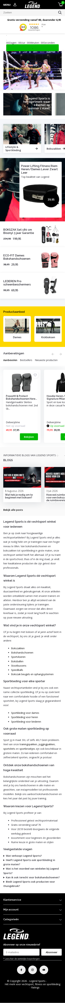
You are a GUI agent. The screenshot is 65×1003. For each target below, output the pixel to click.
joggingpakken (46, 744)
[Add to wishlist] (35, 375)
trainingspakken (28, 744)
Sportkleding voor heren (24, 717)
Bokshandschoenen (22, 652)
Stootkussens (18, 665)
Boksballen (17, 661)
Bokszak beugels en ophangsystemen (32, 674)
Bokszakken (18, 648)
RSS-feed (53, 981)
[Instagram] (32, 970)
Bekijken (29, 436)
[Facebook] (21, 970)
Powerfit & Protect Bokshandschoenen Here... (21, 397)
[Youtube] (44, 970)
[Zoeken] (60, 12)
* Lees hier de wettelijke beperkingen (21, 958)
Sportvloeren (18, 656)
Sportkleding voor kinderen (26, 721)
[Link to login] (15, 4)
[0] (60, 4)
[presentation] (53, 354)
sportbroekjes (27, 748)
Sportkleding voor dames (25, 712)
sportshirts (9, 748)
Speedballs (17, 670)
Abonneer (51, 952)
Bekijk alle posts (13, 509)
